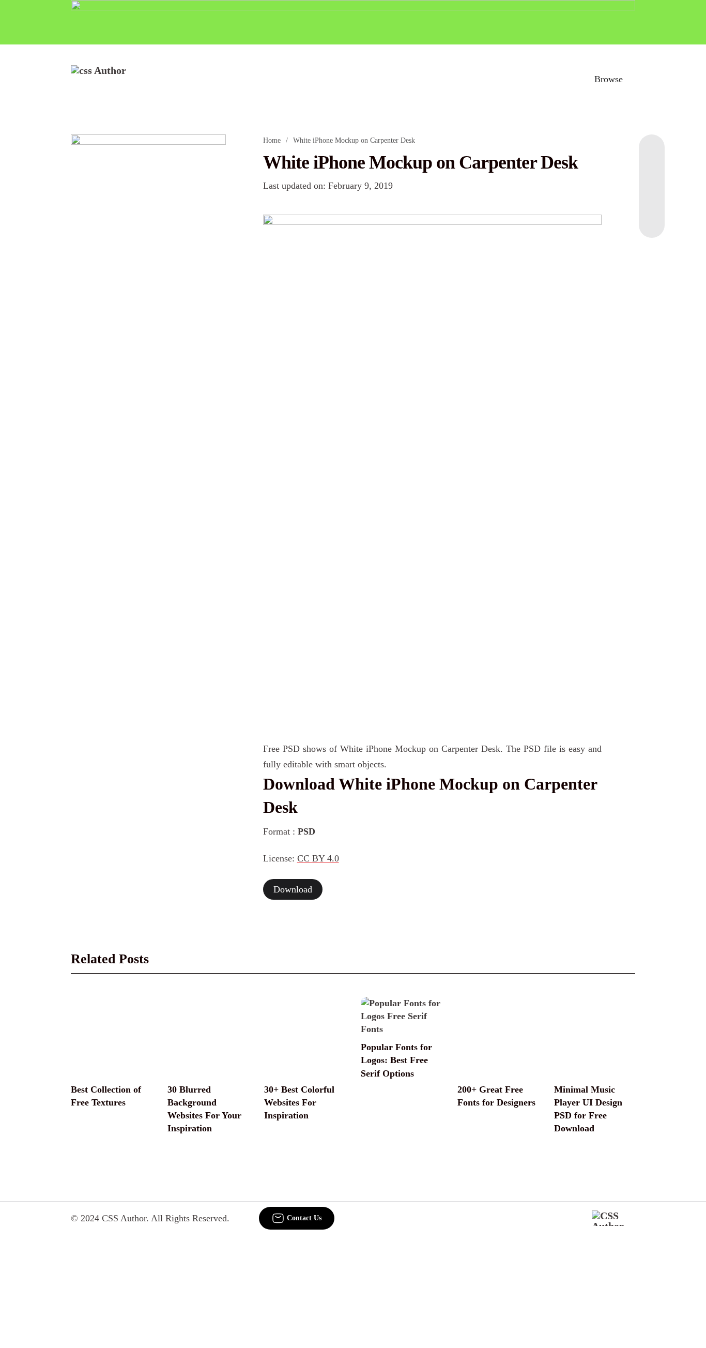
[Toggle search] (563, 79)
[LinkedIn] (651, 176)
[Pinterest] (651, 196)
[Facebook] (651, 155)
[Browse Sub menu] (631, 79)
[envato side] (148, 288)
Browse (608, 79)
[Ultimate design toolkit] (432, 347)
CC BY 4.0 (318, 858)
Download (292, 889)
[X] (651, 217)
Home (272, 140)
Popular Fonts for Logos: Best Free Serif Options (396, 1060)
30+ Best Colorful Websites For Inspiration (299, 1102)
